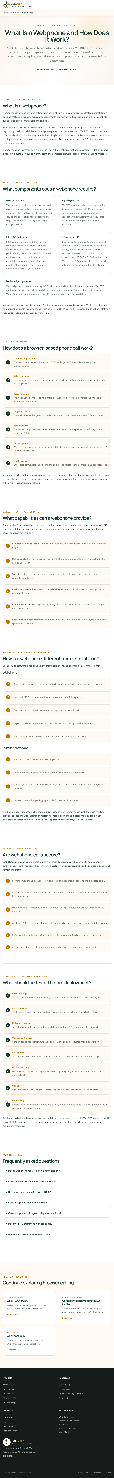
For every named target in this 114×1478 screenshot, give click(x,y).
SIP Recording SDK (11, 1402)
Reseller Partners (10, 1431)
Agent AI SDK (8, 1385)
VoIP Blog (15, 13)
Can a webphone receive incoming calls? (30, 1202)
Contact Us (8, 1417)
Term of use (96, 1472)
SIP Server (63, 1424)
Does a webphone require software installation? (34, 1170)
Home (5, 13)
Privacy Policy (82, 1472)
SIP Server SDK (9, 1389)
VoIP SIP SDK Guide (67, 1428)
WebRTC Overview (67, 1417)
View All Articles (66, 1432)
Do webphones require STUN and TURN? (29, 1191)
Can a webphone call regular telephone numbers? (34, 1213)
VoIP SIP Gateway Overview (71, 1394)
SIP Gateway (64, 1389)
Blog (5, 1422)
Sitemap (108, 1472)
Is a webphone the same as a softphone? (30, 1234)
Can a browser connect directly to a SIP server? (33, 1181)
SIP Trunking (64, 1385)
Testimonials (8, 1426)
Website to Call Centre (69, 1420)
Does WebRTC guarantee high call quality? (30, 1223)
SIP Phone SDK (9, 1394)
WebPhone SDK (9, 1398)
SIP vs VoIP (63, 1398)
